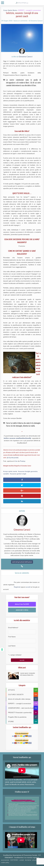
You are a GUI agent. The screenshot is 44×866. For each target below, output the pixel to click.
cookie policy (5, 862)
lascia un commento (20, 21)
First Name (12, 637)
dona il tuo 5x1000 (22, 604)
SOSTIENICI (14, 860)
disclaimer (28, 860)
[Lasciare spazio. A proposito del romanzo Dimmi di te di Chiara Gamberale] (14, 675)
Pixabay (22, 461)
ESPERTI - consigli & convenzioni (29, 10)
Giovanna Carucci (36, 21)
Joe (16, 461)
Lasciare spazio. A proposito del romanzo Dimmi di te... (27, 674)
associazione (5, 860)
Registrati (17, 587)
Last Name (11, 646)
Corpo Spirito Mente (10, 10)
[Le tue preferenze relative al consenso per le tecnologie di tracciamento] (2, 649)
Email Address (13, 627)
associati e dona (22, 610)
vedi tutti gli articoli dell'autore (22, 562)
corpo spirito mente (10, 471)
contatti (21, 860)
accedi (28, 587)
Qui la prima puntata (12, 457)
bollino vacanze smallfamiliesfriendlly (17, 438)
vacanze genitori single (18, 474)
